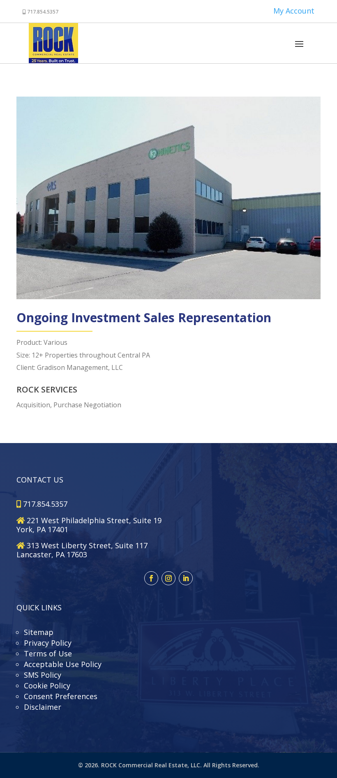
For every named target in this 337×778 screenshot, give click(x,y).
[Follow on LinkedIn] (186, 578)
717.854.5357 (42, 11)
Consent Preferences (60, 696)
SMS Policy (42, 675)
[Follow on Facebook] (151, 578)
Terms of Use (48, 653)
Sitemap (38, 632)
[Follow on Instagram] (168, 578)
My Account (293, 11)
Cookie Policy (47, 685)
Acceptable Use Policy (63, 664)
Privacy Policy (48, 643)
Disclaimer (42, 707)
